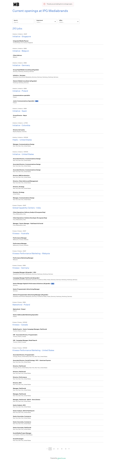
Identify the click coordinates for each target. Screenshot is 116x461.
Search (16, 20)
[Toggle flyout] (55, 22)
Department (40, 20)
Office (60, 20)
